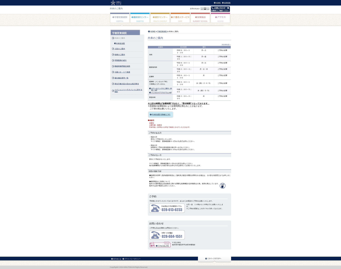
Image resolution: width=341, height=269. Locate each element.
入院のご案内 (120, 49)
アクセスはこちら (160, 244)
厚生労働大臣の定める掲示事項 (127, 84)
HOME (218, 3)
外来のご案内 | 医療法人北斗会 (117, 2)
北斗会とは (117, 259)
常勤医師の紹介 (121, 60)
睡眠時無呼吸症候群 (122, 66)
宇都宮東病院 (120, 20)
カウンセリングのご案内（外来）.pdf (161, 88)
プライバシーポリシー (133, 259)
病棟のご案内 (120, 55)
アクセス (220, 20)
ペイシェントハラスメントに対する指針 (128, 91)
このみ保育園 (200, 20)
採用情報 (227, 3)
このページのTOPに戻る (214, 259)
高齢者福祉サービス (180, 20)
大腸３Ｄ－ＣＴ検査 (122, 72)
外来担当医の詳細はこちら (160, 114)
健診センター (160, 20)
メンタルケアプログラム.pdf (161, 92)
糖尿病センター (140, 20)
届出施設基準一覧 (121, 78)
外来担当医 (120, 43)
